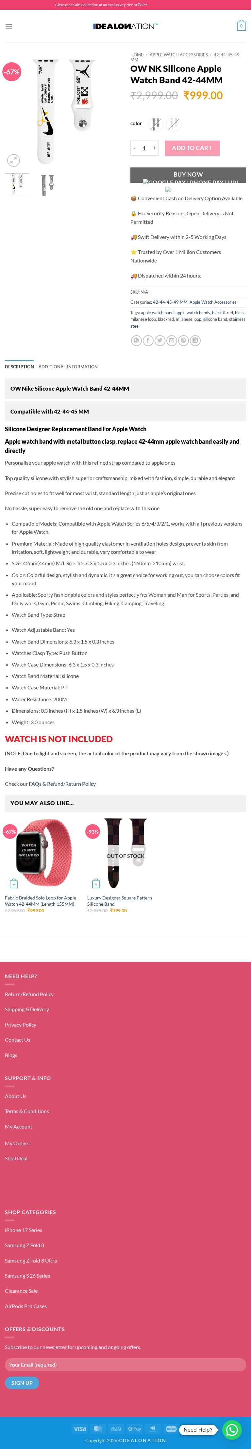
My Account (18, 1126)
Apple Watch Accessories (179, 54)
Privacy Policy (20, 1024)
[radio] (155, 124)
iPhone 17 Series (23, 1230)
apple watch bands (193, 312)
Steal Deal (16, 1158)
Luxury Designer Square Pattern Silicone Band (119, 901)
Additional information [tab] (68, 366)
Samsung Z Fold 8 (24, 1245)
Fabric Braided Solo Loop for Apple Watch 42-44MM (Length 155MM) (40, 901)
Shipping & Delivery (27, 1009)
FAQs (35, 784)
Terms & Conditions (27, 1111)
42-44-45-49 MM (170, 302)
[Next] (110, 110)
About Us (15, 1096)
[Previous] (15, 110)
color (136, 123)
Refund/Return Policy (71, 784)
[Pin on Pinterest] (183, 340)
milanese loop (188, 319)
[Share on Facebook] (148, 340)
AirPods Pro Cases (26, 1306)
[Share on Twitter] (160, 340)
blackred (166, 319)
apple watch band (157, 312)
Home (136, 54)
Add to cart (192, 147)
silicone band (215, 319)
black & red (222, 312)
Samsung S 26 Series (27, 1275)
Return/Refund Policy (29, 994)
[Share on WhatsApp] (136, 340)
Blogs (11, 1055)
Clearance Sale (21, 1290)
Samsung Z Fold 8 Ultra (31, 1260)
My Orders (17, 1143)
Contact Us (17, 1039)
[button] (9, 26)
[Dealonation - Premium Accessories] (125, 26)
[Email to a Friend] (171, 340)
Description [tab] (19, 366)
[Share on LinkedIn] (195, 340)
